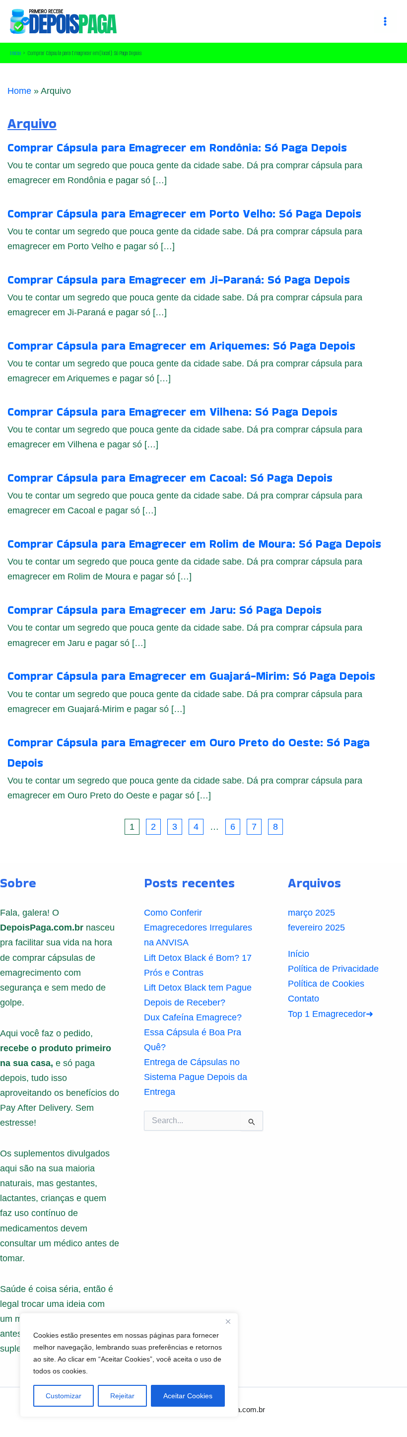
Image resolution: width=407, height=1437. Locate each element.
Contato (303, 998)
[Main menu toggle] (385, 21)
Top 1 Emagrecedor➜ (330, 1013)
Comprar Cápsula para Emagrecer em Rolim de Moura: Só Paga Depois (194, 544)
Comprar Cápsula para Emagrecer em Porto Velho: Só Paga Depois (184, 213)
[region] (129, 1365)
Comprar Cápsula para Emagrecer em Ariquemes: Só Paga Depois (181, 346)
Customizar (63, 1396)
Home (19, 90)
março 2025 (311, 912)
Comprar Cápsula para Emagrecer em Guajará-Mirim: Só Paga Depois (191, 676)
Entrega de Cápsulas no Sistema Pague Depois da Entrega (195, 1077)
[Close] (228, 1321)
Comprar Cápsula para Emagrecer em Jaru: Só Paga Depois (164, 610)
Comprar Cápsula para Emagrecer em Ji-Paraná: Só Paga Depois (178, 279)
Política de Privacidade (333, 968)
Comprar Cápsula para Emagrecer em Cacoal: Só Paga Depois (170, 478)
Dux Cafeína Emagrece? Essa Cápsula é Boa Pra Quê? (193, 1032)
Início (298, 953)
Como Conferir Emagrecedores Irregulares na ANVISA (198, 927)
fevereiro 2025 (316, 927)
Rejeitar (122, 1396)
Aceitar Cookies (187, 1396)
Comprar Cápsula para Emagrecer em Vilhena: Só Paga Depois (172, 412)
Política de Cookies (326, 983)
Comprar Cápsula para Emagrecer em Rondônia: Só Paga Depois (177, 147)
